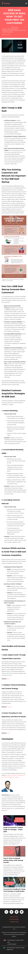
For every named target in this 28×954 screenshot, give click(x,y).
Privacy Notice (14, 919)
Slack (8, 678)
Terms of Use (14, 917)
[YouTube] (22, 912)
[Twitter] (11, 912)
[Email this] (3, 34)
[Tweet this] (6, 34)
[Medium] (16, 912)
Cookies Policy (14, 921)
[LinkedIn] (6, 912)
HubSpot (9, 707)
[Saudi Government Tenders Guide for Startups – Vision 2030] (14, 820)
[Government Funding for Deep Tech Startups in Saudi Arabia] (14, 882)
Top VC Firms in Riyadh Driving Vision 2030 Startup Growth (13, 860)
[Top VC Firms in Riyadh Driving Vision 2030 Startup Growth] (14, 851)
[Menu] (26, 3)
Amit (3, 797)
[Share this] (9, 34)
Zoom (8, 733)
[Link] (5, 3)
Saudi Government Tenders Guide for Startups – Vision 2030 (13, 829)
